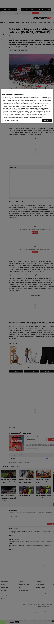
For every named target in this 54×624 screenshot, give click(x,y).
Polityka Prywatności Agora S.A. (36, 117)
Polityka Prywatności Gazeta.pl (21, 117)
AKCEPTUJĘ (47, 120)
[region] (27, 106)
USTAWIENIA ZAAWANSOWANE (11, 120)
